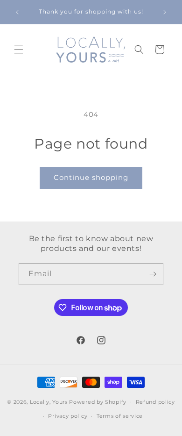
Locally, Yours (49, 401)
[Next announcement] (164, 12)
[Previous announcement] (17, 12)
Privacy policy (67, 416)
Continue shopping (91, 177)
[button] (18, 49)
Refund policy (155, 402)
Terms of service (120, 416)
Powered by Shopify (97, 401)
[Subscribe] (152, 274)
